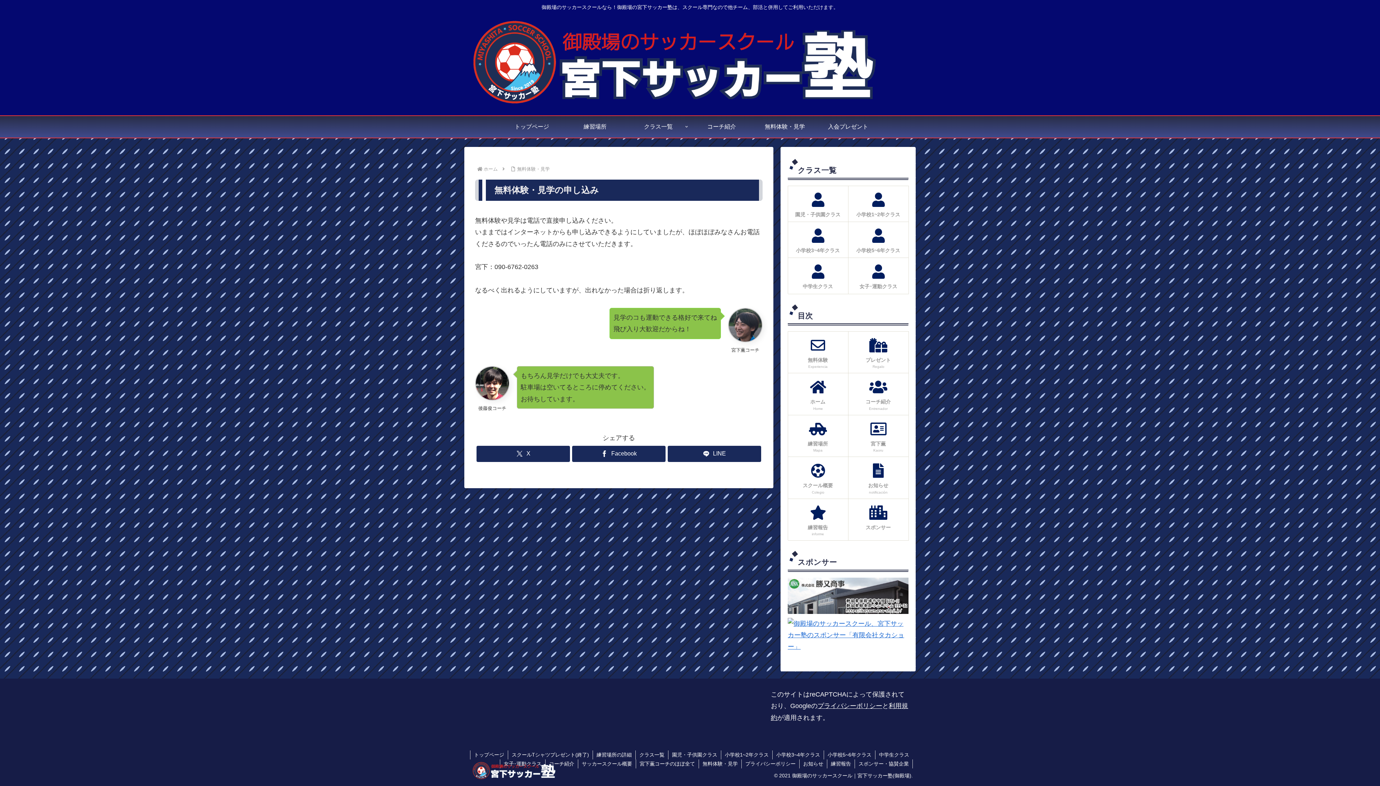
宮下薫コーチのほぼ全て (667, 764)
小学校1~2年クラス (747, 755)
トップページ (489, 755)
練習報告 (841, 764)
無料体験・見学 (720, 764)
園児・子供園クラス (694, 755)
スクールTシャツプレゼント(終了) (550, 755)
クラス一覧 (651, 755)
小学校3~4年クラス (798, 755)
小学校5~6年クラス (849, 755)
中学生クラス (894, 755)
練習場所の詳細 (614, 755)
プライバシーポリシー (850, 705)
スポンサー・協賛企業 (884, 764)
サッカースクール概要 (607, 764)
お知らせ (813, 764)
